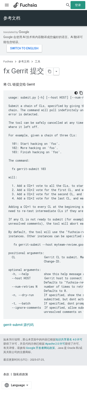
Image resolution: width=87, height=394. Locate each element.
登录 (78, 5)
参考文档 (11, 18)
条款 (6, 374)
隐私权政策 (20, 374)
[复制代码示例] (81, 92)
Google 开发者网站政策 (40, 347)
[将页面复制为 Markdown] (50, 71)
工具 (37, 61)
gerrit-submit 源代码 (18, 325)
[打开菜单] (7, 5)
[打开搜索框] (68, 5)
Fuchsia (8, 61)
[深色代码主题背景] (76, 92)
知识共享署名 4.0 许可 (69, 339)
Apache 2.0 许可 (55, 343)
